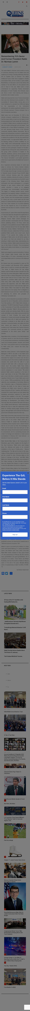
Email (4, 488)
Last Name (5, 505)
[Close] (28, 473)
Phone (4, 513)
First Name (5, 496)
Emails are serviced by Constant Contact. (10, 529)
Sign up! (15, 535)
